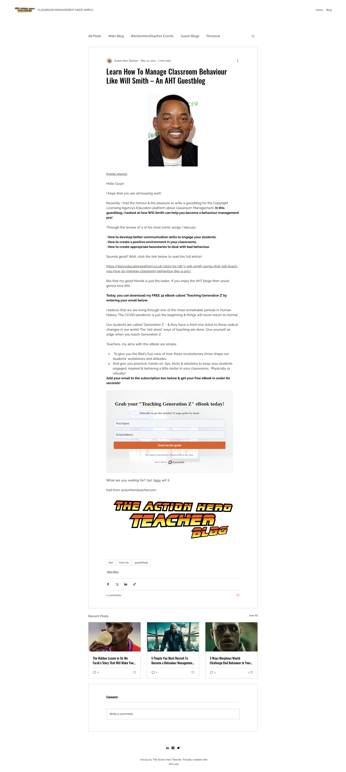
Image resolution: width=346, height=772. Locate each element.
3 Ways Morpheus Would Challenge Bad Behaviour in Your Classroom (230, 660)
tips (111, 562)
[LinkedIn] (167, 748)
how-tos (124, 562)
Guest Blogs (190, 36)
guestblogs (141, 562)
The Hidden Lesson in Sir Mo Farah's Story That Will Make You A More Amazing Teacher (114, 660)
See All (253, 615)
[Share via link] (134, 584)
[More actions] (237, 61)
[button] (253, 36)
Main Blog (116, 36)
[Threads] (173, 748)
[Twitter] (178, 748)
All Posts (94, 36)
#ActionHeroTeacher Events (152, 36)
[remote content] (173, 431)
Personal (213, 36)
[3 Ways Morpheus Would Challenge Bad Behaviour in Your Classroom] (231, 636)
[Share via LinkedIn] (125, 584)
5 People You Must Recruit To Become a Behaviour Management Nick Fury (172, 660)
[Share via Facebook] (108, 584)
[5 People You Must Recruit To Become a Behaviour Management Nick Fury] (173, 636)
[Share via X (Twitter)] (117, 584)
